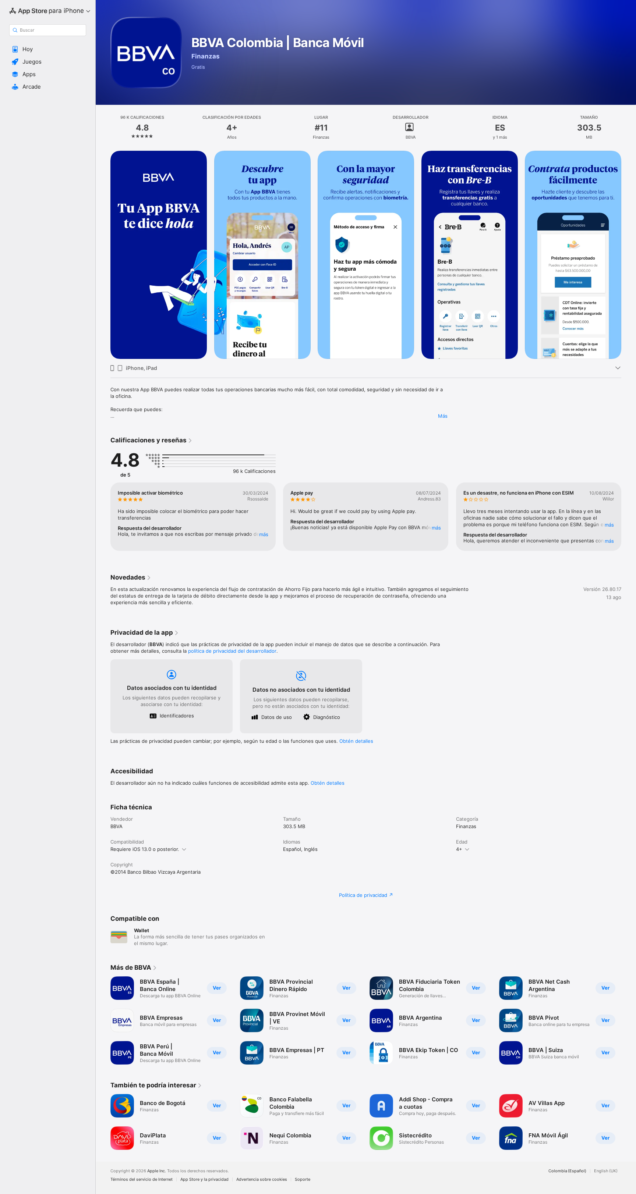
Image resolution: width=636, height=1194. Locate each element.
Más (443, 416)
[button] (48, 49)
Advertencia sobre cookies (261, 1179)
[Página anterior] (103, 255)
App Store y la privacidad (204, 1179)
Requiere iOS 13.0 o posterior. (144, 849)
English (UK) (606, 1171)
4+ (459, 849)
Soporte (302, 1179)
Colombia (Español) (567, 1171)
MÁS (263, 534)
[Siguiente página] (628, 255)
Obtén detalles (356, 741)
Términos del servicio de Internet (141, 1179)
